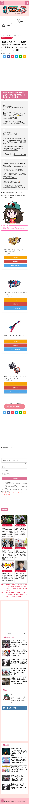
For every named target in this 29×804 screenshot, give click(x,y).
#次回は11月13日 (12, 117)
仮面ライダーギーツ (7, 447)
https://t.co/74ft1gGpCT (18, 146)
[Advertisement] (14, 75)
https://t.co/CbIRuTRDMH (10, 118)
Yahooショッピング (15, 265)
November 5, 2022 (20, 155)
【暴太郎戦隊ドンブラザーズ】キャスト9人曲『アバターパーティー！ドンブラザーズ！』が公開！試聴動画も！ (16, 594)
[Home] (14, 11)
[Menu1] (14, 3)
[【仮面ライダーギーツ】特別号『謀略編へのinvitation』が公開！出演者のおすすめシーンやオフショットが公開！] (16, 56)
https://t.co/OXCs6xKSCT (16, 148)
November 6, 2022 (19, 123)
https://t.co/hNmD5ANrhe (10, 178)
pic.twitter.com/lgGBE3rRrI (10, 150)
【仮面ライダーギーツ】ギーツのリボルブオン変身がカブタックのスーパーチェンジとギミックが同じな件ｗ (7, 577)
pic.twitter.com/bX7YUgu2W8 (11, 182)
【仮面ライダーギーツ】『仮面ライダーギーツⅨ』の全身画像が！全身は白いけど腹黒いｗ (20, 554)
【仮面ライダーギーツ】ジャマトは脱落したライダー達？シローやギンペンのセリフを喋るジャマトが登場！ (20, 531)
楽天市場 (15, 261)
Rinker (9, 295)
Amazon (15, 257)
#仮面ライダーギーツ (10, 163)
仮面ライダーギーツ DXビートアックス (15, 335)
